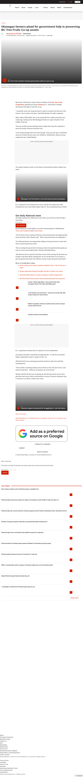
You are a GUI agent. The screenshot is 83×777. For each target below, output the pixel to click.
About (2, 735)
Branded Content (5, 739)
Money (53, 7)
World (23, 7)
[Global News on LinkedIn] (37, 720)
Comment (22, 448)
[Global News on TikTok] (61, 720)
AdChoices (79, 775)
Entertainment (68, 7)
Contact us (3, 741)
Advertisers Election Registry (8, 751)
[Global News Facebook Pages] (12, 708)
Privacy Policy (37, 231)
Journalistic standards (42, 444)
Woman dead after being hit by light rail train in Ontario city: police (41, 271)
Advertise (3, 766)
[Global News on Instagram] (12, 720)
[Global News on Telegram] (12, 733)
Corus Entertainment (6, 770)
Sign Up (5, 472)
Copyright (3, 762)
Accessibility (4, 772)
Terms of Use (4, 764)
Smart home (3, 749)
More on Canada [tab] (21, 263)
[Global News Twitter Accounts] (37, 708)
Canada (30, 7)
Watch (17, 7)
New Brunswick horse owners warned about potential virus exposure (42, 278)
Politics (45, 7)
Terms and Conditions (23, 231)
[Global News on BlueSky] (37, 733)
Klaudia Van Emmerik (14, 33)
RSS (1, 743)
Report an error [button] (42, 452)
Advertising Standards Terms (9, 768)
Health (59, 7)
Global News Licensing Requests (10, 752)
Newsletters (3, 745)
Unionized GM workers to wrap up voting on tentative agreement (41, 275)
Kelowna (41, 104)
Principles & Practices (6, 737)
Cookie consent (4, 754)
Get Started (21, 225)
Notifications (4, 747)
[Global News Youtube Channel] (61, 708)
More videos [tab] (31, 263)
